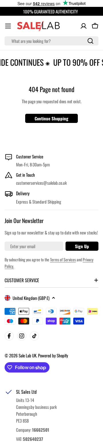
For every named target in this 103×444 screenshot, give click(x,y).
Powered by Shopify (53, 355)
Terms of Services (63, 259)
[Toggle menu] (8, 26)
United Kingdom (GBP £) (31, 298)
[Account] (83, 26)
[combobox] (51, 40)
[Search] (90, 40)
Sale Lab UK (27, 355)
